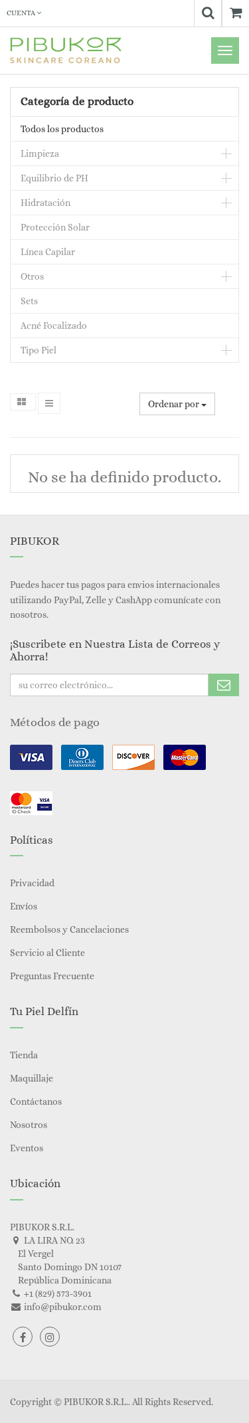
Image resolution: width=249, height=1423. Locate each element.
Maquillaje (31, 1078)
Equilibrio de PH (54, 178)
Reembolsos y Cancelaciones (69, 929)
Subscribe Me (223, 685)
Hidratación (45, 202)
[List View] (49, 403)
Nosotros (28, 1124)
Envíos (23, 906)
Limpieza (40, 153)
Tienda (24, 1055)
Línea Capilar (48, 251)
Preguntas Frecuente (52, 976)
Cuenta (22, 13)
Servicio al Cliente (47, 952)
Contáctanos (36, 1101)
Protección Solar (55, 227)
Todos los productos (62, 129)
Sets (29, 301)
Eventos (26, 1148)
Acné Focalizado (54, 325)
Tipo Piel (38, 350)
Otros (32, 276)
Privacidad (32, 883)
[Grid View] (23, 402)
